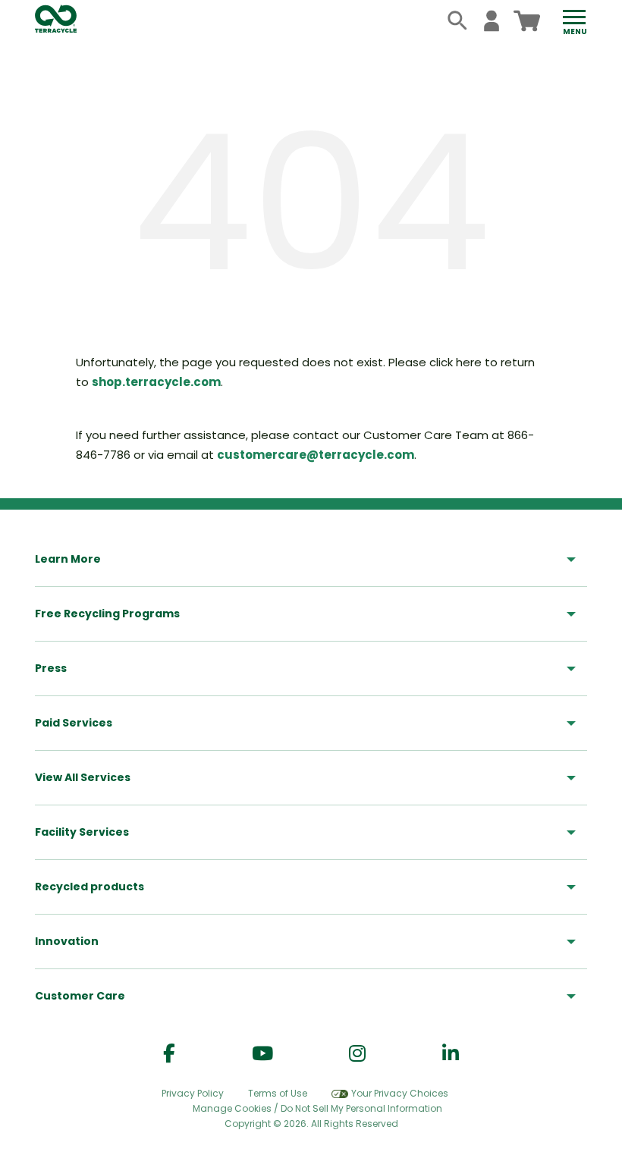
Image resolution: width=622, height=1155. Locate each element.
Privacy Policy (193, 1093)
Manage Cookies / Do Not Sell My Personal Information (317, 1108)
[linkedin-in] (450, 1053)
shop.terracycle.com (156, 382)
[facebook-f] (169, 1053)
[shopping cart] (527, 21)
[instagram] (357, 1053)
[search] (457, 21)
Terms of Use (277, 1093)
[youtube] (262, 1053)
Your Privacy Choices (399, 1093)
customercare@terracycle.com (315, 455)
